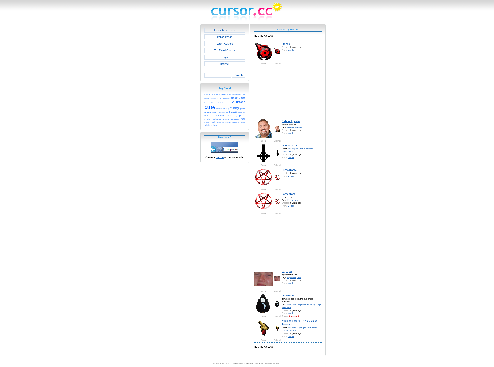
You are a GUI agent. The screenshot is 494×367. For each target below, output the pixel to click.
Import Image (224, 36)
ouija (300, 304)
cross (290, 149)
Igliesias (298, 127)
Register (224, 63)
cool (289, 304)
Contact (277, 363)
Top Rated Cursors (224, 50)
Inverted (309, 149)
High (299, 277)
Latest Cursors (225, 43)
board (305, 304)
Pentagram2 (289, 169)
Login (225, 57)
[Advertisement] (183, 81)
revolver (293, 330)
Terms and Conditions (263, 363)
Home (234, 363)
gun (300, 328)
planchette (286, 307)
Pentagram (288, 193)
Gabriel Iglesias (291, 121)
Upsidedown (287, 151)
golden (306, 328)
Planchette (288, 295)
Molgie (291, 50)
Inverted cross (290, 145)
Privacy (250, 363)
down (302, 149)
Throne (285, 330)
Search (239, 75)
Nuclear (313, 328)
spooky (311, 304)
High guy (287, 271)
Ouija (318, 304)
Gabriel (290, 127)
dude (293, 277)
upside (296, 149)
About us (241, 363)
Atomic (286, 43)
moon (294, 304)
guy (289, 277)
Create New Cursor (224, 30)
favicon (220, 157)
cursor (290, 328)
